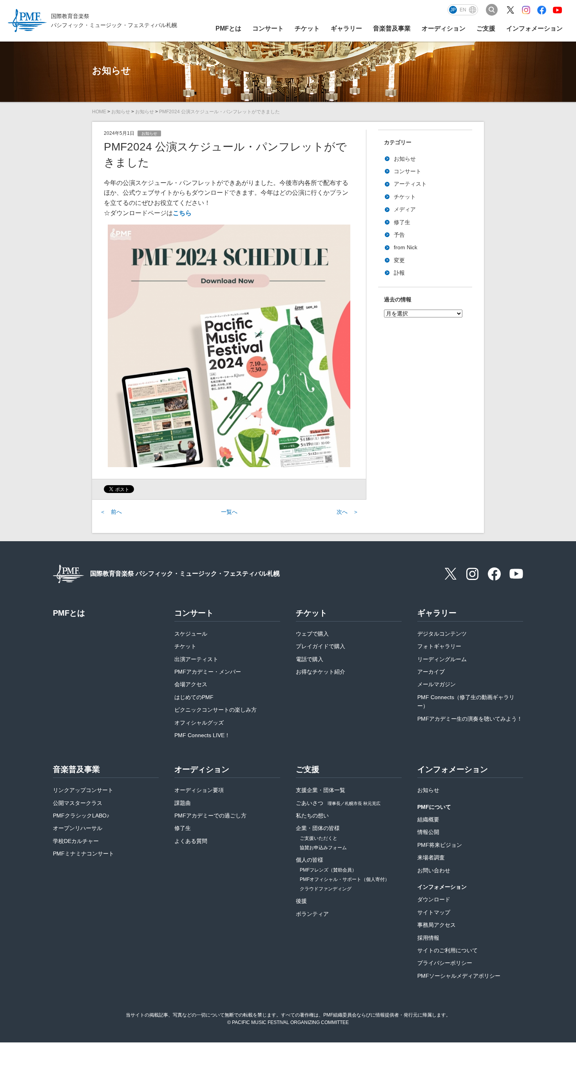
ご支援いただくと (318, 838)
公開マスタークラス (77, 803)
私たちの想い (312, 815)
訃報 (399, 273)
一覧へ (229, 512)
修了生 (402, 222)
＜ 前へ (111, 512)
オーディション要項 (199, 790)
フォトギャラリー (439, 646)
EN (463, 10)
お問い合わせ (433, 870)
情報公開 (428, 832)
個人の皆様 (309, 860)
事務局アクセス (436, 925)
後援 (301, 901)
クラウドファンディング (325, 889)
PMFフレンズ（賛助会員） (328, 870)
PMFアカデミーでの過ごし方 (210, 815)
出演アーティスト (196, 659)
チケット (405, 197)
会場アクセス (190, 684)
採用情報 (428, 938)
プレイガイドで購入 (320, 646)
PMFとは (228, 28)
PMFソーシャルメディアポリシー (458, 976)
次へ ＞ (348, 512)
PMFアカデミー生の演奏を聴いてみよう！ (469, 719)
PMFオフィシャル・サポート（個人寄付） (344, 879)
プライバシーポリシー (444, 963)
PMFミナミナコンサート (83, 853)
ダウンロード (433, 899)
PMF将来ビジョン (439, 845)
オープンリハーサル (77, 828)
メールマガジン (436, 684)
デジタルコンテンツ (442, 634)
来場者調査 (431, 857)
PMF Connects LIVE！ (202, 735)
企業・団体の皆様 (318, 828)
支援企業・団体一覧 (320, 790)
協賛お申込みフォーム (323, 847)
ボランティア (312, 914)
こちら (182, 213)
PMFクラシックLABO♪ (81, 815)
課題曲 (182, 803)
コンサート (407, 171)
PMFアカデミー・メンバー (207, 672)
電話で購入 (309, 659)
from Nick (405, 247)
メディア (405, 209)
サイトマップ (433, 912)
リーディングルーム (442, 659)
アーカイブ (431, 672)
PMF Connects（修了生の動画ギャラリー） (465, 701)
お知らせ (120, 111)
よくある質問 (190, 841)
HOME (99, 111)
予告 (399, 235)
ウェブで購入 (312, 634)
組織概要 (428, 819)
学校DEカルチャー (76, 841)
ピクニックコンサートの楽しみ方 (215, 710)
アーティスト (410, 184)
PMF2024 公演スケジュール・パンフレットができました (219, 111)
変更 (399, 260)
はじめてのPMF (194, 697)
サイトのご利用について (447, 950)
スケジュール (190, 634)
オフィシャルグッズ (199, 723)
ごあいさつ (338, 803)
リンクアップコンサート (83, 790)
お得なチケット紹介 (320, 672)
